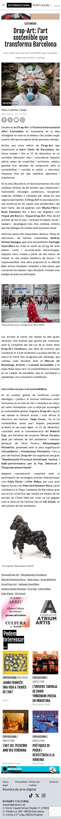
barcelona (7, 113)
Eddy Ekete (7, 593)
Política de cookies (34, 783)
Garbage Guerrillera (28, 584)
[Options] (3, 5)
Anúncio (53, 781)
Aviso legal (5, 783)
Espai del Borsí (48, 579)
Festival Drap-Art (10, 574)
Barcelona (38, 681)
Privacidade (21, 781)
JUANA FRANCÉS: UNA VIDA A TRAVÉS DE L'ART (14, 687)
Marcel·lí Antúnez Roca (13, 579)
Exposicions (9, 677)
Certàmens (30, 23)
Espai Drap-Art (9, 584)
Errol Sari (32, 588)
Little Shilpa (44, 588)
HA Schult (20, 593)
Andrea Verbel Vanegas (13, 588)
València (23, 677)
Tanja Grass (33, 579)
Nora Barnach (38, 763)
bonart (6, 700)
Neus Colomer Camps (14, 109)
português (41, 5)
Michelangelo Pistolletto (34, 574)
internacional (19, 5)
